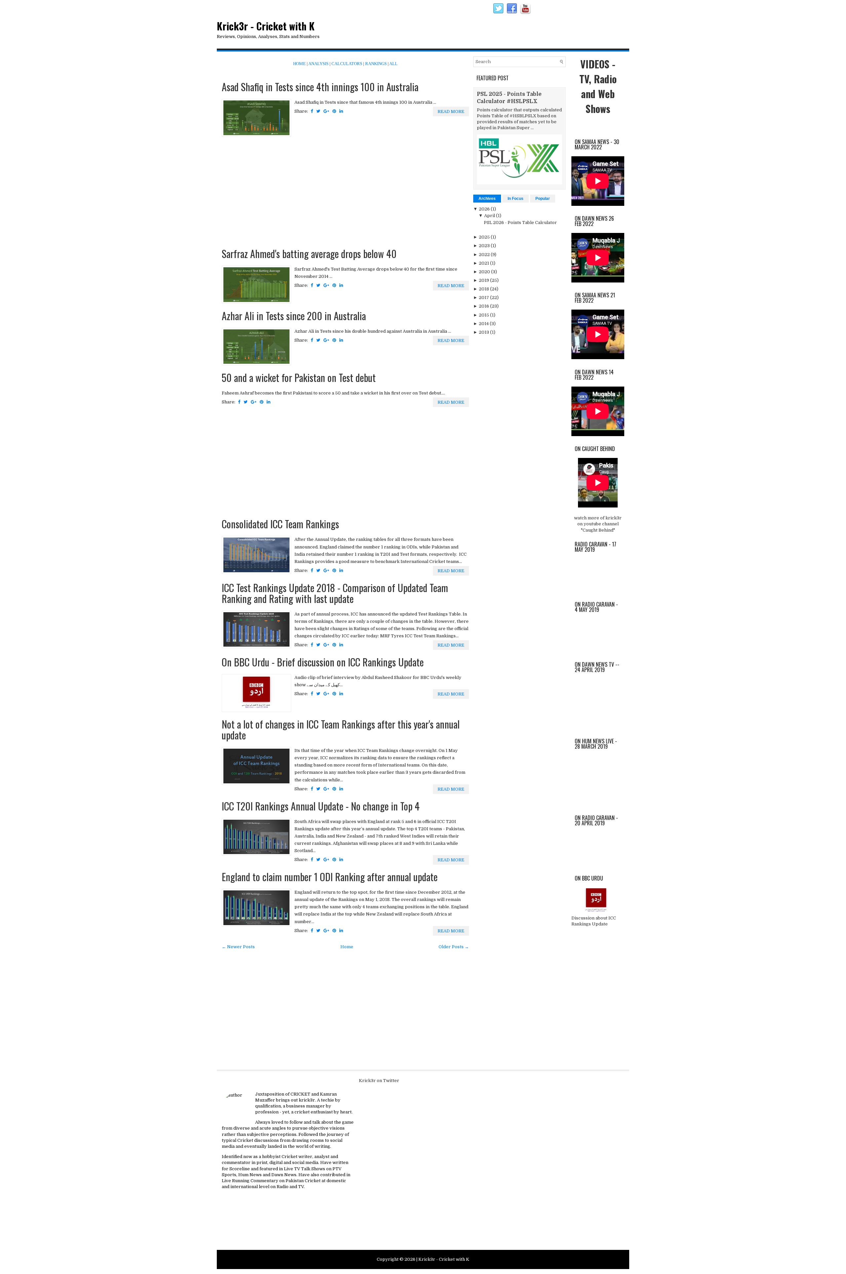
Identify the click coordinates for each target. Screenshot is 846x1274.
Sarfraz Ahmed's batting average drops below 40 (309, 253)
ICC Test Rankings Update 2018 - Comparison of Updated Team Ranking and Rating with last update (335, 593)
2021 (484, 263)
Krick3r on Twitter (379, 1080)
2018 (484, 288)
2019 (484, 280)
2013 (484, 332)
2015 (484, 315)
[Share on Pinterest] (334, 111)
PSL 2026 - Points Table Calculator (520, 222)
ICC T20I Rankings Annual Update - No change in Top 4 (321, 806)
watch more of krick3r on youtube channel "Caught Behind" (598, 523)
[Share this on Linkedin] (341, 111)
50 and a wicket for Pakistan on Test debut (299, 377)
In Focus (515, 198)
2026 (485, 208)
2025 (485, 237)
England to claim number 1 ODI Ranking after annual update (330, 876)
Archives (487, 198)
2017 (484, 297)
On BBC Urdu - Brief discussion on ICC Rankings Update (323, 661)
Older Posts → (454, 946)
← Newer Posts (238, 946)
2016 (484, 306)
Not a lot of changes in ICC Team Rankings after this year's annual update (341, 729)
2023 (485, 245)
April (490, 215)
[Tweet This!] (318, 111)
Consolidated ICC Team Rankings (280, 523)
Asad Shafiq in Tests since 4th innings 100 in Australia (320, 86)
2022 (485, 254)
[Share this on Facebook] (312, 111)
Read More (451, 111)
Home (346, 946)
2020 (485, 271)
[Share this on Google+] (326, 111)
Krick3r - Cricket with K (266, 26)
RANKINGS (376, 63)
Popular (542, 198)
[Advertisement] (345, 193)
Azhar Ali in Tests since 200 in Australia (294, 315)
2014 (484, 323)
